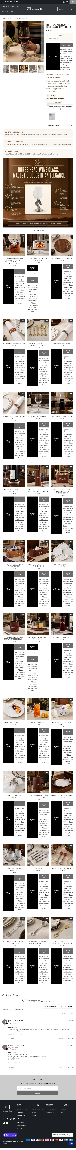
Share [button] (12, 1038)
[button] (11, 7)
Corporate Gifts (21, 1115)
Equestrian (58, 102)
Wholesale (20, 1119)
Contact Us (34, 1112)
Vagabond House (11, 1141)
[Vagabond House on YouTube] (16, 2)
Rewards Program (51, 1109)
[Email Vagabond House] (2, 2)
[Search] (72, 9)
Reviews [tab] (5, 1010)
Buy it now (66, 45)
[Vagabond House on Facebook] (5, 2)
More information (53, 125)
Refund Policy (20, 1128)
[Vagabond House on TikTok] (14, 2)
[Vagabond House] (35, 9)
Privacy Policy (20, 1122)
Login (66, 2)
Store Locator (20, 1112)
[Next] (42, 41)
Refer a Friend (49, 1112)
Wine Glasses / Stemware (57, 98)
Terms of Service (21, 1125)
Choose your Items (56, 589)
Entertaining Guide (22, 1109)
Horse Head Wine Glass (15, 1034)
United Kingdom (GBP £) (61, 1135)
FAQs (62, 1112)
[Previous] (4, 41)
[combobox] (65, 9)
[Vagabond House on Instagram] (8, 2)
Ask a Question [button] (51, 1006)
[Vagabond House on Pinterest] (11, 2)
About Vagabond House (38, 1109)
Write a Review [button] (67, 1006)
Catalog (34, 1115)
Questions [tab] (17, 1010)
